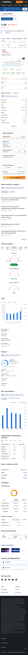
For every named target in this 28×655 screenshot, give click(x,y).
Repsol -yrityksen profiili (9, 464)
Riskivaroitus (3, 647)
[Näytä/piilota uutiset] (9, 45)
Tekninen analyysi (7, 244)
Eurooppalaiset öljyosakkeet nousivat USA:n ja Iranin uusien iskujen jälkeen (13, 232)
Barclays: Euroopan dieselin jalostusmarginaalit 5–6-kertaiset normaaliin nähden (14, 198)
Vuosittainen (4, 398)
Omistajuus (14, 41)
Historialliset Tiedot (22, 41)
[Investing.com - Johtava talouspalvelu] (8, 2)
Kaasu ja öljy (24, 469)
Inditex (3, 534)
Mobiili (2, 586)
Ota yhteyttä (18, 592)
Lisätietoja (17, 586)
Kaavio (8, 38)
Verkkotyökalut (4, 592)
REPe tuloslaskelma (7, 391)
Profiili (9, 41)
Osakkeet (3, 5)
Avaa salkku (3, 589)
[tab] (7, 248)
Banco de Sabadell (17, 534)
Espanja (25, 478)
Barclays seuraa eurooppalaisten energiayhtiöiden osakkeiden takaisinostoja (12, 207)
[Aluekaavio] (4, 45)
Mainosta (17, 589)
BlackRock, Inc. (5, 522)
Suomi (15, 5)
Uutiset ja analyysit (17, 38)
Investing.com (4, 226)
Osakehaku (10, 5)
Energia (25, 472)
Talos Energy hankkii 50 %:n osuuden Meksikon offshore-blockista (14, 216)
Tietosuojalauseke (5, 642)
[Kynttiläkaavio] (2, 45)
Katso (14, 458)
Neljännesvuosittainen (14, 398)
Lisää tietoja (7, 32)
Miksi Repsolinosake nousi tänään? (10, 224)
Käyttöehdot (3, 638)
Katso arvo (23, 79)
